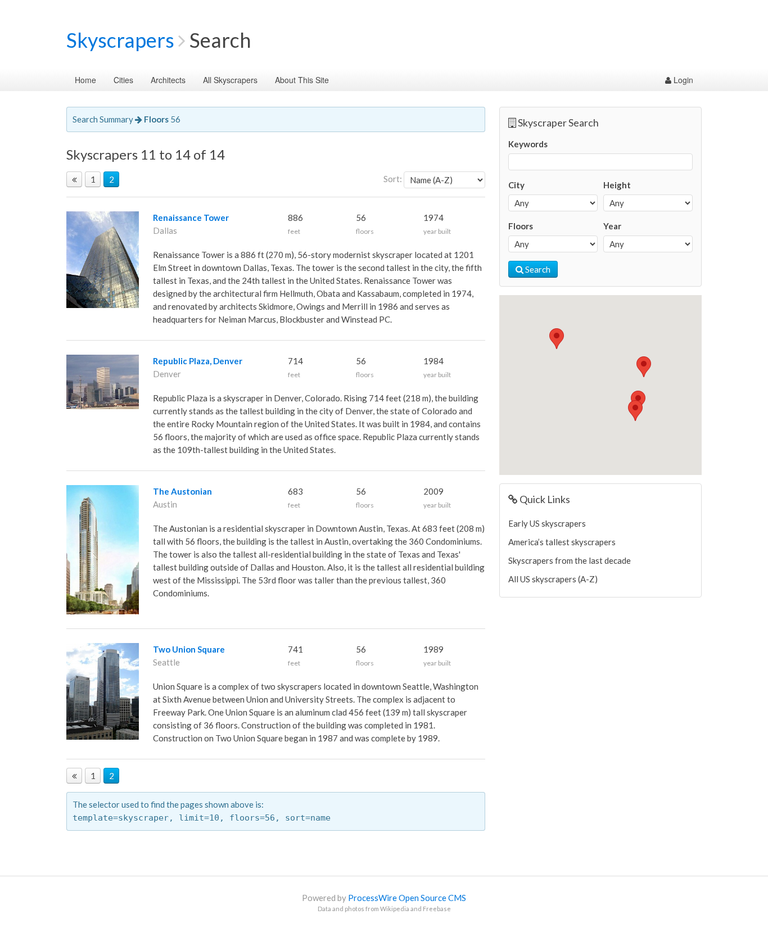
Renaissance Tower (191, 217)
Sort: (392, 179)
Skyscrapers (120, 40)
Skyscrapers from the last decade (569, 560)
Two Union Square (189, 649)
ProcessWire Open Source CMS (407, 898)
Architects (168, 79)
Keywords (528, 144)
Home (85, 79)
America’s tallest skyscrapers (562, 542)
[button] (643, 366)
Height (617, 185)
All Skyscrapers (230, 79)
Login (682, 79)
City (516, 185)
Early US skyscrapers (547, 523)
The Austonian (182, 491)
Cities (123, 79)
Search (536, 269)
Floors (520, 226)
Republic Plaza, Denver (197, 361)
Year (612, 226)
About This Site (302, 79)
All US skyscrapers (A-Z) (553, 579)
